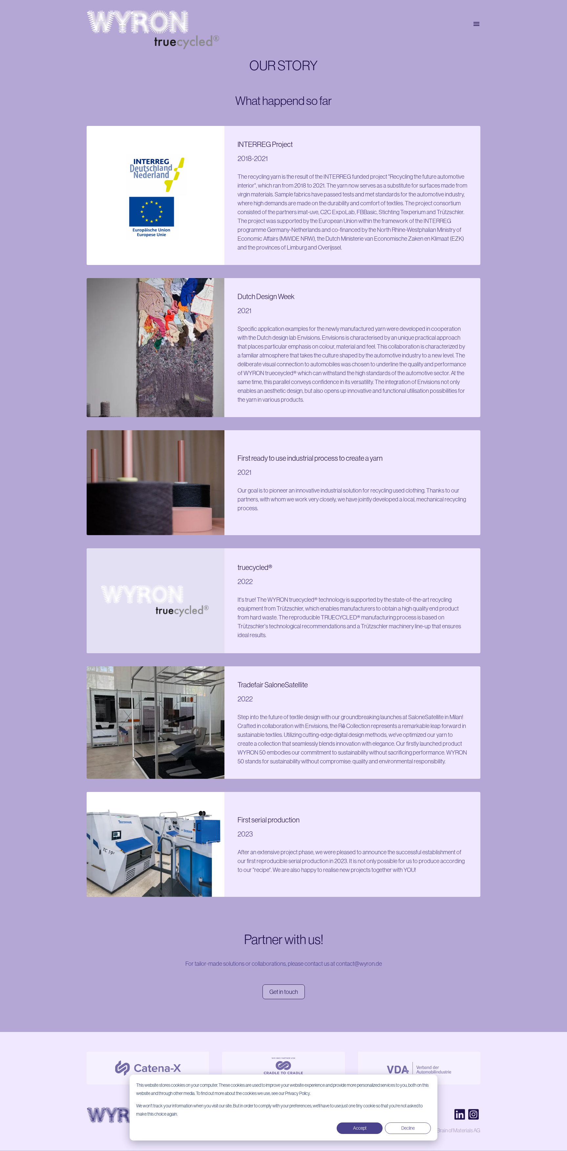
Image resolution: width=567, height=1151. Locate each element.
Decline (408, 1128)
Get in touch (283, 992)
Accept (360, 1128)
